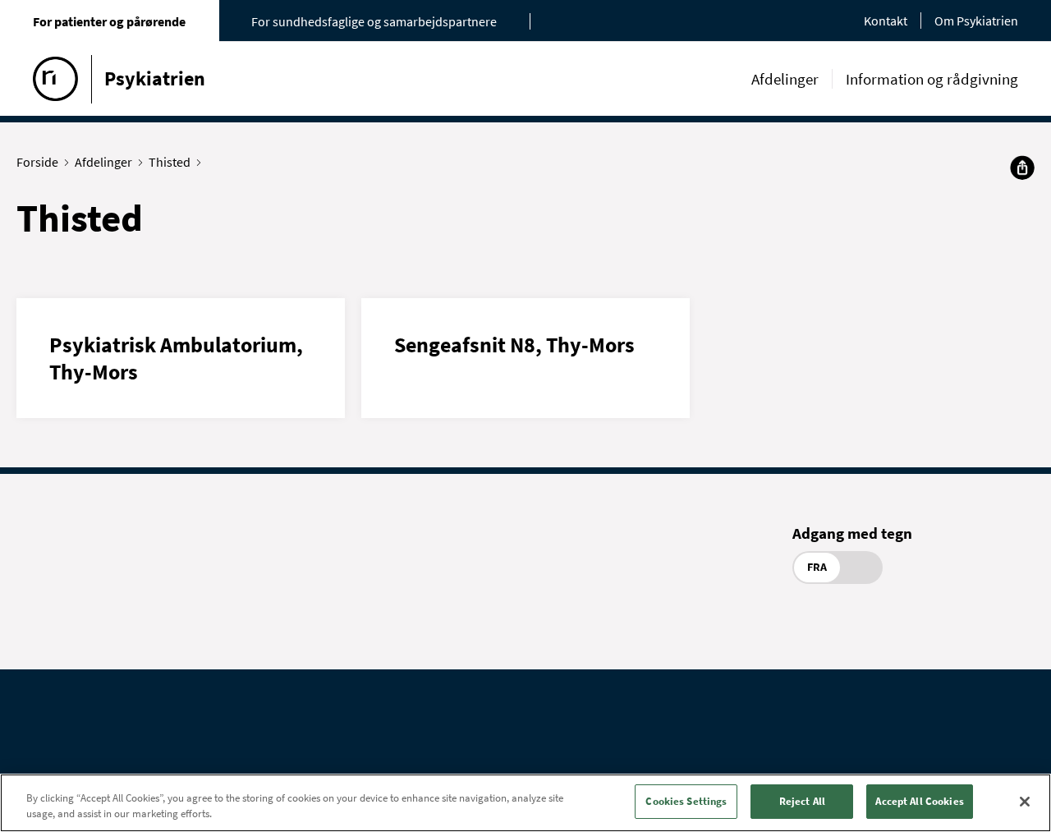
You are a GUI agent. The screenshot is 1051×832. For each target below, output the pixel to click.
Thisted (169, 161)
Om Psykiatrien (976, 20)
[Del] (1022, 167)
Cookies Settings (686, 801)
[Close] (1025, 802)
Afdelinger (785, 79)
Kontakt (885, 20)
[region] (525, 803)
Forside (37, 161)
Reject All (802, 801)
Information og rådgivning (932, 79)
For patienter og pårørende (109, 21)
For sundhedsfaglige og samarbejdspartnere (374, 21)
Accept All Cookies (919, 801)
